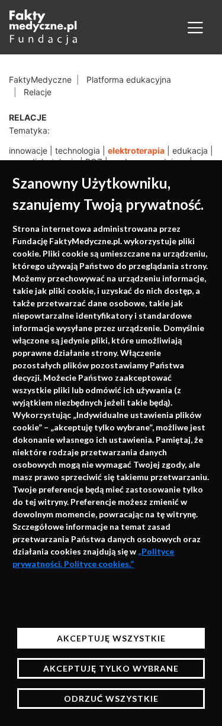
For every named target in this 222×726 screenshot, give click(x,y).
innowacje (28, 150)
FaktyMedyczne (40, 79)
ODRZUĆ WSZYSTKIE (111, 698)
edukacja (190, 150)
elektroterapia (136, 150)
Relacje (38, 92)
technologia (77, 150)
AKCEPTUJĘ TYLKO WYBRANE (111, 668)
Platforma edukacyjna (128, 79)
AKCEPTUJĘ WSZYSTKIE (111, 638)
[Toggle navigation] (195, 27)
